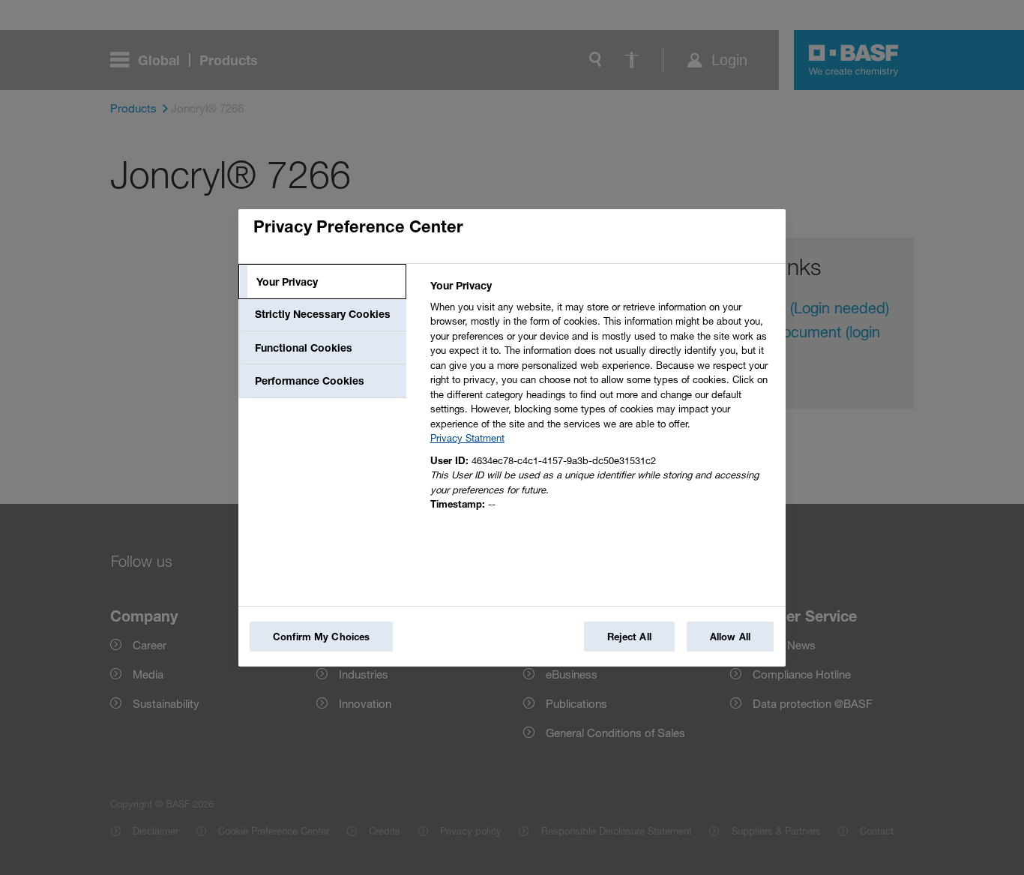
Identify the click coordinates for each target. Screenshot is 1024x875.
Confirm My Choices (321, 637)
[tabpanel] (601, 399)
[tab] (322, 281)
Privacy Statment (467, 438)
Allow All (730, 637)
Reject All (629, 637)
